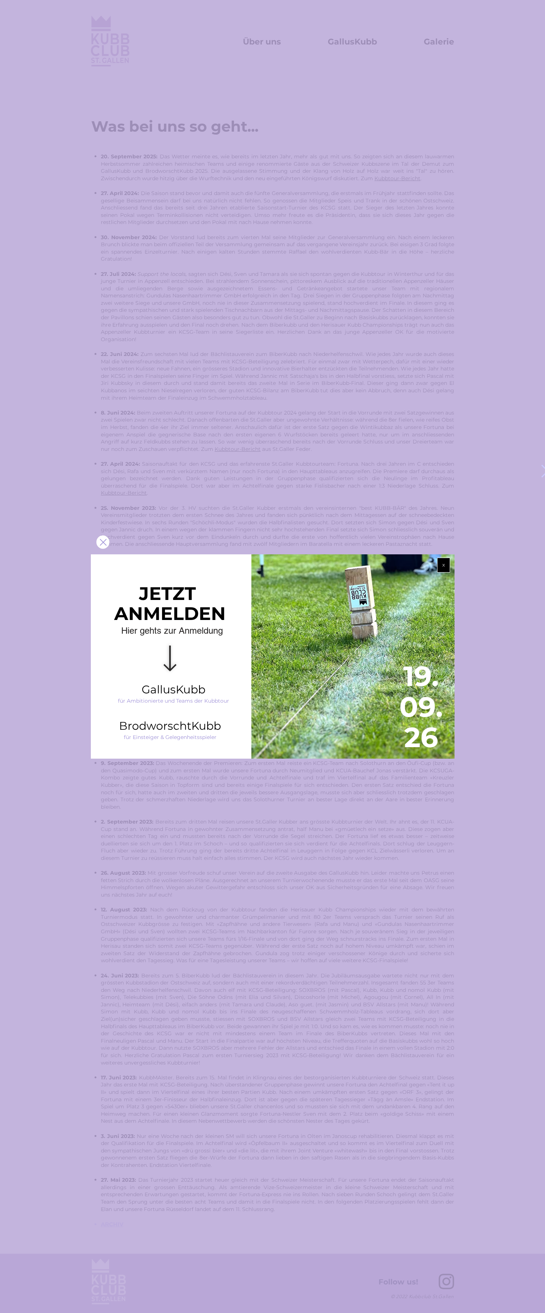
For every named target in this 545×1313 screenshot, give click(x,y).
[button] (443, 565)
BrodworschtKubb (170, 726)
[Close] (102, 542)
